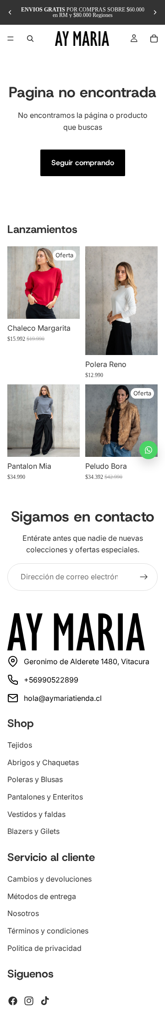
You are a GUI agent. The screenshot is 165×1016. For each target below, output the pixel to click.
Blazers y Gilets (33, 831)
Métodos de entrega (41, 895)
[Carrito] (154, 38)
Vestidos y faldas (36, 813)
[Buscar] (30, 38)
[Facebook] (12, 1000)
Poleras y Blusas (35, 779)
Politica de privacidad (44, 947)
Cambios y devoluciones (49, 878)
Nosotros (23, 913)
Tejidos (19, 745)
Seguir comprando (82, 162)
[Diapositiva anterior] (10, 12)
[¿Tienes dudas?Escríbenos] (148, 450)
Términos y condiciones (47, 930)
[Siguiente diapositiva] (155, 12)
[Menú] (10, 38)
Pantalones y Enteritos (45, 796)
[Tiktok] (44, 1000)
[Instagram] (28, 1000)
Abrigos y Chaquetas (43, 762)
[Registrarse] (144, 577)
